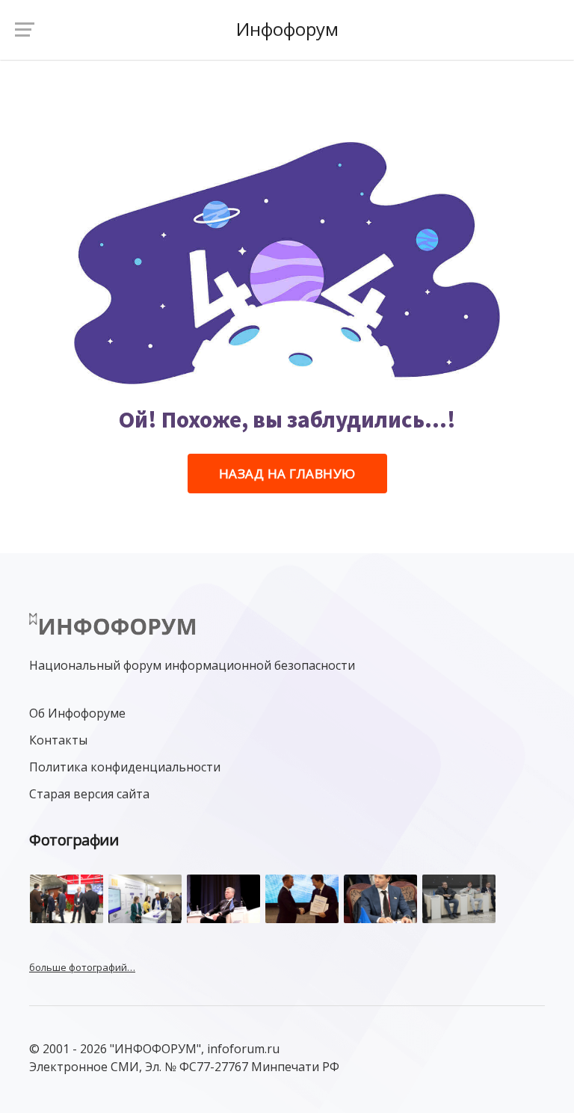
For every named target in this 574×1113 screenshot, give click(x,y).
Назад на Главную (287, 473)
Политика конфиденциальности (124, 767)
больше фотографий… (82, 967)
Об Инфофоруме (77, 713)
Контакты (58, 740)
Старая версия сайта (89, 794)
